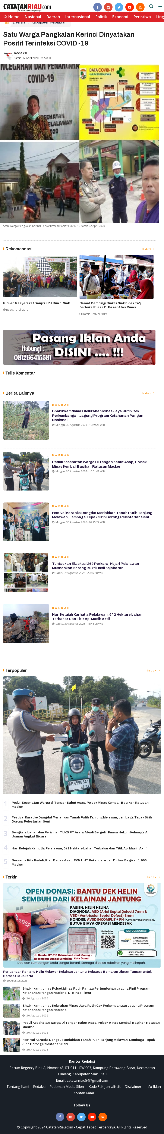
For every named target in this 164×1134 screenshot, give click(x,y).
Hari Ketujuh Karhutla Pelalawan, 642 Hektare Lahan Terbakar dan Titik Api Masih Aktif (97, 617)
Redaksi (20, 53)
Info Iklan (153, 1086)
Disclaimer (133, 1086)
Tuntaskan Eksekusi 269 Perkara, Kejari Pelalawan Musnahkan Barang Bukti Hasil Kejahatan (95, 566)
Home (13, 16)
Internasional (77, 16)
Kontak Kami (83, 1093)
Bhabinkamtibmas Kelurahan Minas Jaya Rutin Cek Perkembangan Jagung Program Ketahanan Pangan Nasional (97, 415)
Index (147, 249)
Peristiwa (142, 16)
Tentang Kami (17, 1086)
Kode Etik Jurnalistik (105, 1086)
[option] (41, 285)
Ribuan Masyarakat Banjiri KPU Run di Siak (36, 303)
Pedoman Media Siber (67, 1086)
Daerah (53, 16)
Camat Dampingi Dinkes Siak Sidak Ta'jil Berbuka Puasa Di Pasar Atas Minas (110, 305)
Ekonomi (120, 16)
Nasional (33, 16)
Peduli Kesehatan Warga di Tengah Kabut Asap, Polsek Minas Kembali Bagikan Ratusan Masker (99, 464)
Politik (101, 16)
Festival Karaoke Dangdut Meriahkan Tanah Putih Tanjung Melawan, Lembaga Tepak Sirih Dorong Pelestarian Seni (102, 515)
